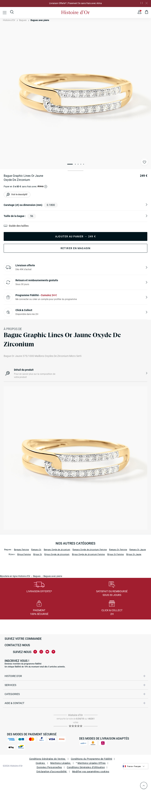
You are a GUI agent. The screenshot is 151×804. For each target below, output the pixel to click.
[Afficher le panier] (146, 12)
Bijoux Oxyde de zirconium (56, 554)
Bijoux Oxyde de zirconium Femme (88, 554)
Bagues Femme (21, 549)
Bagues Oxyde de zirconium (57, 549)
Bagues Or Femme (118, 549)
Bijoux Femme (24, 554)
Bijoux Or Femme (115, 554)
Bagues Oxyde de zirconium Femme (90, 549)
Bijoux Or (37, 554)
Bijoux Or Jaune (133, 554)
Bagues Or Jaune (137, 549)
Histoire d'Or (9, 20)
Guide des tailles (19, 225)
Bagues (23, 20)
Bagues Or (36, 549)
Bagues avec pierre (40, 20)
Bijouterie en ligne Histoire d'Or (15, 576)
